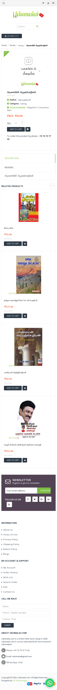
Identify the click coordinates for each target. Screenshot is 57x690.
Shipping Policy (11, 544)
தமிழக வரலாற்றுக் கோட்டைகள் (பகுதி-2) (20, 300)
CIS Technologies (20, 680)
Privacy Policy (10, 539)
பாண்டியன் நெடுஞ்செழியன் (15, 372)
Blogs (6, 554)
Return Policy (10, 549)
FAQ (5, 587)
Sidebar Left (13, 36)
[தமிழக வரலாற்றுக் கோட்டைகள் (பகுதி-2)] (28, 274)
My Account (9, 567)
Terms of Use (10, 534)
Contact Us (9, 591)
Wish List (8, 577)
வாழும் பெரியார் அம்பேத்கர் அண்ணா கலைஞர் (22, 444)
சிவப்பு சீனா (9, 228)
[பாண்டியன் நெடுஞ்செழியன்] (28, 346)
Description (12, 158)
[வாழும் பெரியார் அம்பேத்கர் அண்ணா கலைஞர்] (28, 418)
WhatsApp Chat (14, 662)
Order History (10, 572)
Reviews (9, 167)
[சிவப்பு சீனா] (28, 207)
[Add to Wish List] (24, 243)
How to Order (10, 582)
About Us (8, 529)
